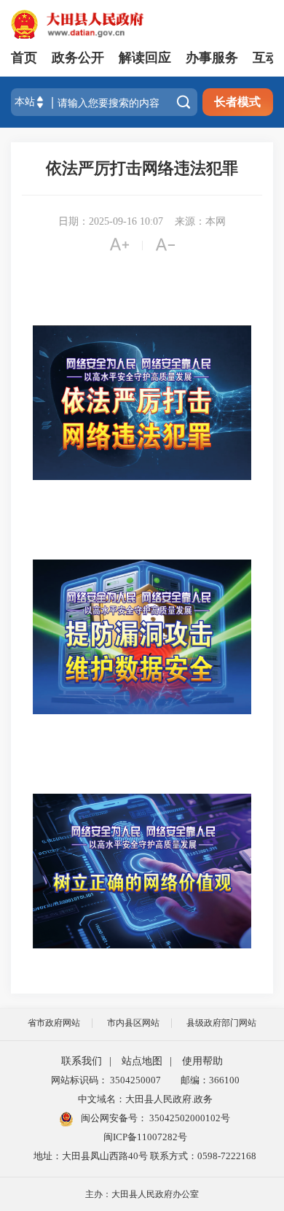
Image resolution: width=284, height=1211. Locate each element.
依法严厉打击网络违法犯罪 (142, 168)
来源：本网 (200, 221)
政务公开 (78, 57)
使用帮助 (202, 1061)
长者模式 (237, 102)
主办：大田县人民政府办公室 (142, 1194)
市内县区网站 (133, 1023)
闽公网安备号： (154, 1118)
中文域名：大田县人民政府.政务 (145, 1099)
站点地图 (142, 1061)
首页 (24, 57)
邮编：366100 (208, 1080)
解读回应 (145, 57)
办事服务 (212, 57)
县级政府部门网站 (221, 1023)
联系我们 (81, 1061)
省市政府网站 (54, 1023)
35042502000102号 (188, 1118)
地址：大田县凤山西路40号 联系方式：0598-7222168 (144, 1155)
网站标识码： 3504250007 (106, 1080)
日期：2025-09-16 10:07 (110, 221)
